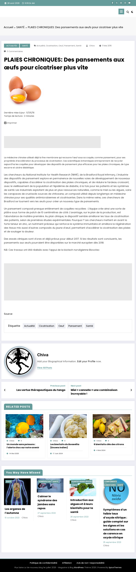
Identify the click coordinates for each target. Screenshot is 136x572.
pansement (69, 45)
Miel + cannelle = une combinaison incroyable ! (94, 392)
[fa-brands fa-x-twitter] (116, 3)
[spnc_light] (132, 11)
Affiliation (67, 562)
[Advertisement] (52, 142)
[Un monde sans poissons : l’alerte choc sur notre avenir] (24, 425)
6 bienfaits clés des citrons (109, 444)
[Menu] (121, 11)
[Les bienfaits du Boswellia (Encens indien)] (68, 425)
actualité (41, 45)
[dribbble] (121, 3)
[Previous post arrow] (5, 390)
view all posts (44, 367)
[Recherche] (127, 12)
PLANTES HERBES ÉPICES (49, 481)
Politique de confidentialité (43, 562)
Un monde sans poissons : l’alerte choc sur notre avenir (23, 446)
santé (78, 45)
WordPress (79, 567)
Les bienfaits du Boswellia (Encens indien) (64, 446)
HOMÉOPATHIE (12, 481)
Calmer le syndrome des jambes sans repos (14, 502)
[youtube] (129, 3)
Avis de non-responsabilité (90, 562)
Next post (76, 386)
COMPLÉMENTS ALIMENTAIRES (77, 483)
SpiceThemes (115, 567)
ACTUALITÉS (11, 45)
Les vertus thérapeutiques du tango (40, 390)
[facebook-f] (112, 3)
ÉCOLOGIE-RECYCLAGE (114, 481)
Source (8, 313)
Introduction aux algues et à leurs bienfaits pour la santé (49, 506)
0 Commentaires (15, 51)
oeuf (61, 45)
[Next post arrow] (131, 390)
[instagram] (125, 3)
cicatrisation (52, 45)
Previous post (57, 386)
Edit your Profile (86, 361)
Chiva (92, 45)
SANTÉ (25, 45)
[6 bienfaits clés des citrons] (111, 425)
